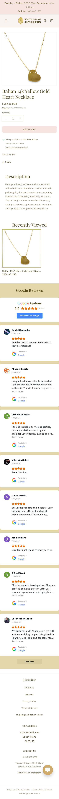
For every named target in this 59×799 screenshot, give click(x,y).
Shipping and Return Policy (29, 714)
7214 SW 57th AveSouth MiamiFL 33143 (29, 737)
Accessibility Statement (42, 790)
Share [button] (8, 162)
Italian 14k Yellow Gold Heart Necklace (21, 271)
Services (30, 694)
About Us (29, 687)
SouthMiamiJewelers (21, 790)
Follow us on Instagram (29, 772)
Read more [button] (17, 391)
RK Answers (35, 793)
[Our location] (45, 21)
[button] (6, 21)
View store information (17, 147)
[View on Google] (7, 332)
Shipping (5, 108)
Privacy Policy (29, 701)
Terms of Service (29, 708)
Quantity (6, 112)
